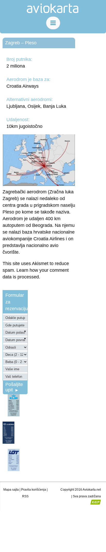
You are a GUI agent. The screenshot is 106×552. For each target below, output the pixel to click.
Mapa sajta (11, 489)
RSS (25, 496)
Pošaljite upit (14, 387)
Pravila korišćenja (33, 489)
